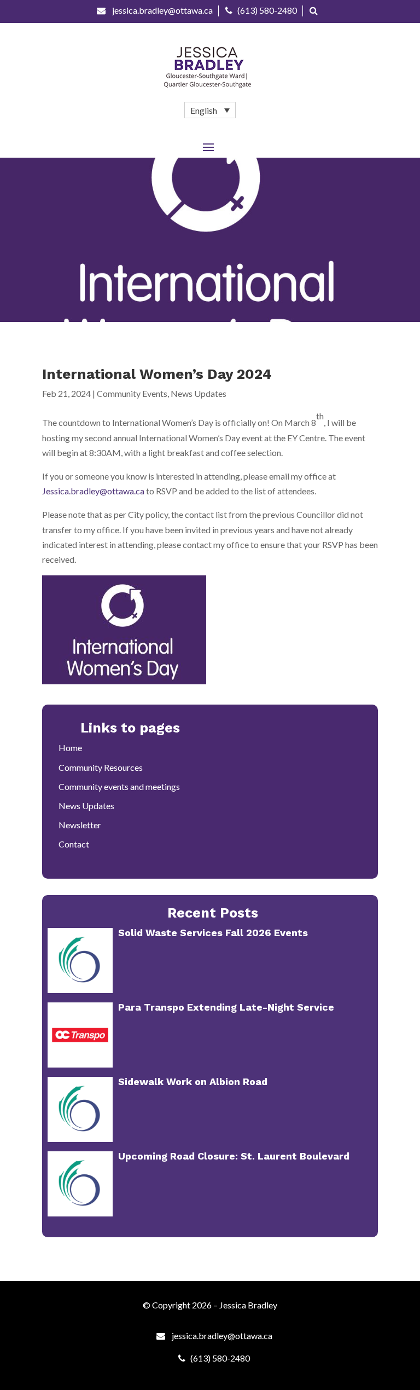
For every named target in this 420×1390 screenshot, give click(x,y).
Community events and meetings (119, 786)
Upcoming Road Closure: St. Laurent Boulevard (233, 1156)
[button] (209, 110)
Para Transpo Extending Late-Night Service (226, 1007)
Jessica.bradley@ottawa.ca (93, 491)
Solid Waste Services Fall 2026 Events (213, 932)
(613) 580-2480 (267, 10)
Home (70, 747)
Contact (74, 844)
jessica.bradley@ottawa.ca (161, 10)
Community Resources (101, 767)
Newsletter (80, 825)
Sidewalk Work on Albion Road (192, 1081)
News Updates (198, 393)
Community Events (132, 393)
